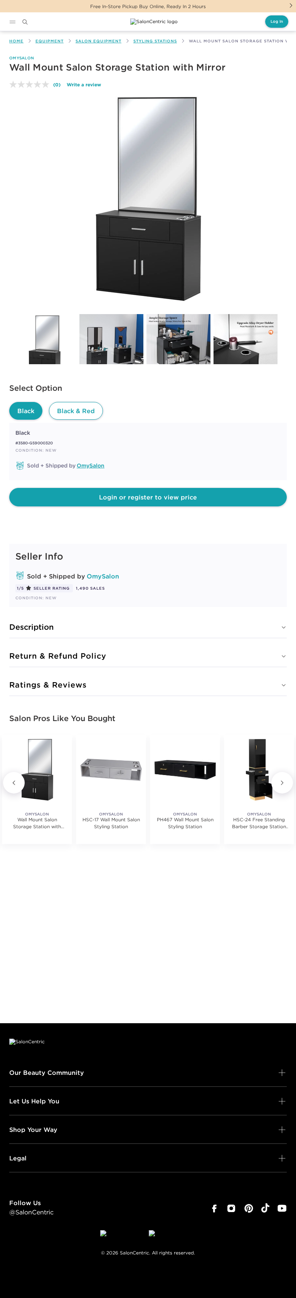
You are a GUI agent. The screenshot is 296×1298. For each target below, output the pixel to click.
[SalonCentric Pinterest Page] (249, 1208)
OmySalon (21, 58)
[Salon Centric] (154, 21)
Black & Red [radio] (76, 411)
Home (16, 41)
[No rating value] (31, 84)
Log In (277, 21)
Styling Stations (155, 41)
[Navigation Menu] (12, 22)
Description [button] (31, 627)
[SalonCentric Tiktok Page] (265, 1208)
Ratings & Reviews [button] (48, 684)
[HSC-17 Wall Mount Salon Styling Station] (111, 770)
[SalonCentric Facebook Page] (214, 1208)
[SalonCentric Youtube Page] (282, 1208)
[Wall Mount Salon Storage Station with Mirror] (44, 346)
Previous (14, 783)
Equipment (49, 41)
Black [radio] (25, 411)
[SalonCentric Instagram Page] (231, 1208)
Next (291, 5)
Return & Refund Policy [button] (57, 656)
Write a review (84, 84)
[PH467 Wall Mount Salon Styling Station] (185, 770)
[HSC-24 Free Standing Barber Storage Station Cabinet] (259, 770)
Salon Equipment (98, 41)
